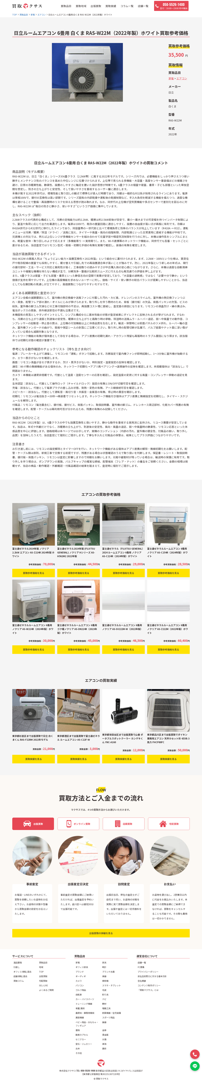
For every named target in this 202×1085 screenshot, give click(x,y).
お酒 (104, 1039)
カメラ (79, 980)
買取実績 (110, 6)
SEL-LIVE (43, 985)
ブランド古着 (108, 971)
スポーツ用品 (108, 1017)
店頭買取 (127, 824)
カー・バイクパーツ (85, 999)
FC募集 (141, 967)
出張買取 (96, 6)
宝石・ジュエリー (84, 1043)
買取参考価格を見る (33, 573)
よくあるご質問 (46, 989)
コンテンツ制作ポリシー (149, 985)
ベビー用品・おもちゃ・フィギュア (87, 1024)
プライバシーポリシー (148, 971)
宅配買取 (174, 824)
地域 (41, 967)
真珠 (104, 1043)
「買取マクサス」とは (148, 989)
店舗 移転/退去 (20, 976)
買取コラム (18, 980)
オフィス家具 (82, 967)
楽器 (104, 976)
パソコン (80, 985)
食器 (104, 1022)
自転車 (79, 994)
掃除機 (105, 980)
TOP (41, 971)
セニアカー (81, 1039)
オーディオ (81, 976)
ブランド (80, 971)
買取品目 (66, 6)
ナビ (104, 999)
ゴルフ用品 (81, 989)
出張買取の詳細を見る (101, 933)
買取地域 (81, 6)
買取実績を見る (33, 759)
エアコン (181, 78)
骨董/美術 (80, 1008)
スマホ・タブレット (111, 985)
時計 (104, 967)
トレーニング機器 (84, 1003)
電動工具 (106, 1008)
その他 (79, 1053)
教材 (104, 1003)
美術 (104, 1048)
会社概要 (142, 980)
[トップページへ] (27, 6)
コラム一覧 (127, 6)
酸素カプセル (82, 1034)
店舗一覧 (143, 6)
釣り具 (105, 994)
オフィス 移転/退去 (22, 971)
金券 (104, 1030)
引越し (16, 967)
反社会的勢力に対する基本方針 (152, 976)
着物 (78, 1030)
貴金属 (105, 1034)
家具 (104, 962)
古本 (78, 1048)
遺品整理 (17, 962)
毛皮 (104, 989)
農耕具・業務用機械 (85, 1012)
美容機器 (80, 1017)
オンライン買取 (82, 824)
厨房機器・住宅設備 (111, 1012)
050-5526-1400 (88, 1070)
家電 (171, 78)
